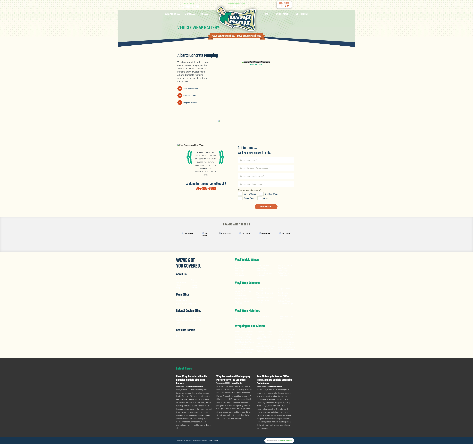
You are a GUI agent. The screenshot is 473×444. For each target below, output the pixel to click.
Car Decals (239, 273)
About (178, 285)
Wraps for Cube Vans (243, 291)
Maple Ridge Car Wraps (263, 338)
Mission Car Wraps (285, 337)
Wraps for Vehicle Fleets (285, 289)
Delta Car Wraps (242, 344)
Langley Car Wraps (264, 334)
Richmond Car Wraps (265, 348)
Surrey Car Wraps (242, 347)
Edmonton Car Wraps (244, 352)
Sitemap (194, 285)
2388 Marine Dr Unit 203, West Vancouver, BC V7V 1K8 (188, 320)
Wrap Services (172, 14)
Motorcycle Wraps (264, 273)
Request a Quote (190, 103)
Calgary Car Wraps (264, 331)
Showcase (190, 14)
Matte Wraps (240, 319)
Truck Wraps (283, 270)
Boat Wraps (240, 268)
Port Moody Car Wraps (244, 342)
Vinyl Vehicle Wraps (247, 260)
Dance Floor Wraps (285, 303)
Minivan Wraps (262, 270)
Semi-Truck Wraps (285, 265)
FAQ (267, 14)
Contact (194, 282)
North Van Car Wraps (244, 334)
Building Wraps (271, 194)
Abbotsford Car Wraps (265, 346)
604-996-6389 (189, 7)
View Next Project (190, 89)
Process (204, 14)
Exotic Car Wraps (263, 265)
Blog (192, 280)
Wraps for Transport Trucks (264, 294)
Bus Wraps (239, 270)
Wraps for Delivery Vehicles (243, 302)
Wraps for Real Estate (244, 288)
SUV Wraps (282, 268)
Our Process (181, 282)
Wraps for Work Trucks (265, 297)
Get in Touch (302, 14)
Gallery (179, 280)
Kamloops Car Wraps (286, 347)
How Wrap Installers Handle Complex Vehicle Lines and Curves (191, 380)
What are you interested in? (249, 190)
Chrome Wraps (262, 316)
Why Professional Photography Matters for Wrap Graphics (233, 378)
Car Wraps (239, 276)
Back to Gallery (189, 96)
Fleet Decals (283, 293)
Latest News (282, 14)
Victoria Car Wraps (285, 339)
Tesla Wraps (283, 276)
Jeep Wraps (261, 268)
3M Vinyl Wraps (241, 316)
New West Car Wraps (286, 331)
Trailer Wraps (283, 273)
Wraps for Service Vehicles (263, 289)
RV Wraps (260, 276)
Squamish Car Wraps (286, 342)
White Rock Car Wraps (244, 350)
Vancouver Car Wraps (244, 331)
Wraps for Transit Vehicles (263, 301)
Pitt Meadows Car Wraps (263, 342)
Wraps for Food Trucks (244, 298)
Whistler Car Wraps (286, 344)
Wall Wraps (282, 296)
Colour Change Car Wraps (285, 317)
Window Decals (284, 298)
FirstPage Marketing (285, 440)
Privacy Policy (213, 440)
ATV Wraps (239, 265)
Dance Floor (249, 198)
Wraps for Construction (240, 295)
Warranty (194, 287)
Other (265, 198)
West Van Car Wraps (286, 334)
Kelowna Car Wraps (286, 350)
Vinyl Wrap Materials (247, 311)
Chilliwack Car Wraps (265, 351)
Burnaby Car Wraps (243, 337)
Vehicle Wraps (250, 194)
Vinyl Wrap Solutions (247, 283)
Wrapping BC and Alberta (250, 326)
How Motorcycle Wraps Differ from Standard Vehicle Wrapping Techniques (275, 380)
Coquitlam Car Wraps (244, 339)
